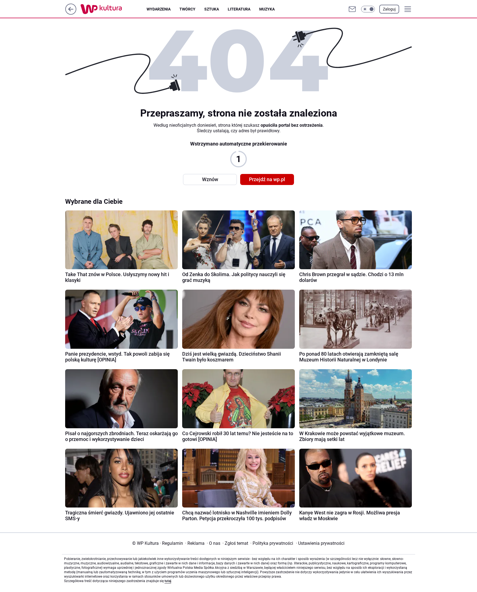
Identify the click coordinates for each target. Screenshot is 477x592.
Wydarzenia (159, 9)
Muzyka (267, 9)
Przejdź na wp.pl (267, 179)
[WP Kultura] (114, 9)
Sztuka (211, 9)
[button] (368, 9)
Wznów (210, 179)
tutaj (168, 581)
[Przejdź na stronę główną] (70, 13)
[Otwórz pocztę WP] (352, 9)
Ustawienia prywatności (320, 543)
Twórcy (187, 9)
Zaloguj (389, 9)
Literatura (239, 9)
